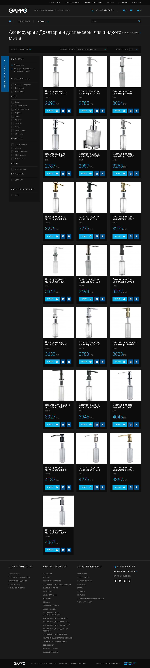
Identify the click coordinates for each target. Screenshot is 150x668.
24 (131, 49)
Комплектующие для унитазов (55, 618)
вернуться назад (130, 33)
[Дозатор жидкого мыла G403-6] (58, 197)
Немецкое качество (17, 588)
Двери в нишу (48, 645)
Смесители (47, 574)
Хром (17, 116)
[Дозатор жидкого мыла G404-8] (58, 322)
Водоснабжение (49, 609)
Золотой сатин (21, 106)
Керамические (21, 144)
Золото (18, 123)
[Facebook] (115, 580)
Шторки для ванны (50, 648)
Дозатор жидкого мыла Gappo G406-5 (89, 468)
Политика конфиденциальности (90, 598)
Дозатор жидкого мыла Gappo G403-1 (89, 217)
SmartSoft (115, 663)
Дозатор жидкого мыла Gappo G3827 (89, 155)
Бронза (18, 120)
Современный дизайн (18, 581)
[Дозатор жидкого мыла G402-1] (125, 260)
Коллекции (23, 21)
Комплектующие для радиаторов (56, 622)
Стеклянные (20, 159)
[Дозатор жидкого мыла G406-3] (125, 448)
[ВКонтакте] (129, 580)
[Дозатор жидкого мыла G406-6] (58, 448)
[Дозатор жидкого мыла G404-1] (91, 385)
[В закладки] (69, 111)
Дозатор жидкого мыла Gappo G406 (122, 406)
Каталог (41, 21)
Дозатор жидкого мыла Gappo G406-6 (56, 468)
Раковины (47, 598)
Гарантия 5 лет (15, 584)
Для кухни (19, 180)
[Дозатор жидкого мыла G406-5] (91, 448)
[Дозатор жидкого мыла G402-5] (91, 260)
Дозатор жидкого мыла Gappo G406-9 (56, 531)
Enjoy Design (14, 574)
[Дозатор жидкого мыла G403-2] (58, 71)
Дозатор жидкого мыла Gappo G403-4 (123, 217)
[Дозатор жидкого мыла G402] (125, 71)
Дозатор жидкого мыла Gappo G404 (55, 280)
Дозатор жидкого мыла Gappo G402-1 (123, 280)
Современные (21, 169)
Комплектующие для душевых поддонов (55, 630)
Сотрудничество (73, 2)
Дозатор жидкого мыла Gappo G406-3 (123, 468)
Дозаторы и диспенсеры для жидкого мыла (24, 70)
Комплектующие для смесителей (56, 625)
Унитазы (46, 577)
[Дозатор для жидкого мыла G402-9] (58, 385)
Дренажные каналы (51, 605)
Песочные (19, 134)
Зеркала (46, 602)
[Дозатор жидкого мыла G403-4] (125, 197)
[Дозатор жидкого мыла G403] (58, 134)
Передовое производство (19, 577)
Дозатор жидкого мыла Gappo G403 (55, 155)
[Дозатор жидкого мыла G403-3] (91, 71)
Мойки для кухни (50, 595)
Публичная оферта (84, 602)
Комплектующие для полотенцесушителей (51, 614)
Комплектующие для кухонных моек (58, 638)
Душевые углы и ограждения (54, 641)
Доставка (122, 2)
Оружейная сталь (22, 109)
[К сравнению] (63, 111)
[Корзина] (138, 10)
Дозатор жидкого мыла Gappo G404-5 (89, 343)
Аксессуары (19, 65)
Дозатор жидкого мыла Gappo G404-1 (89, 406)
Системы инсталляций (52, 581)
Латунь (18, 148)
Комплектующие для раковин (55, 634)
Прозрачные (20, 130)
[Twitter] (120, 580)
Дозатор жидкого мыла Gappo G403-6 (56, 217)
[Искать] (139, 21)
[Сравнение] (124, 10)
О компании (54, 2)
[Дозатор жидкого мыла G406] (125, 385)
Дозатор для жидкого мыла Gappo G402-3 (124, 343)
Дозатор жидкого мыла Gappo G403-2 (56, 92)
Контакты (136, 2)
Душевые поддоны (50, 652)
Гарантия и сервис (94, 2)
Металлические (21, 151)
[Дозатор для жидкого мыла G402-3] (125, 322)
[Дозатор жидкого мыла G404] (58, 260)
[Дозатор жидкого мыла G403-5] (125, 134)
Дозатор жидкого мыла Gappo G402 (122, 92)
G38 (16, 195)
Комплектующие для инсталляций (57, 584)
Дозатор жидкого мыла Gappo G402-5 (89, 280)
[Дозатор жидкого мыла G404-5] (91, 322)
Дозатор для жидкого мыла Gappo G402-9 (57, 406)
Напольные (19, 92)
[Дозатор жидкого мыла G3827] (91, 134)
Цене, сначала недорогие (87, 49)
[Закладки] (131, 10)
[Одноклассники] (125, 580)
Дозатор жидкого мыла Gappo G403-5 (123, 155)
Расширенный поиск (5, 76)
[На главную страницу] (19, 10)
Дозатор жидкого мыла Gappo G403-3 (89, 92)
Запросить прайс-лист (124, 571)
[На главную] (10, 21)
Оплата (110, 2)
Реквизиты (81, 584)
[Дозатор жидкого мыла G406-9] (58, 511)
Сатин (17, 127)
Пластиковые (20, 155)
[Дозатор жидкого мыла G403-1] (91, 197)
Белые (18, 102)
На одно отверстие (23, 85)
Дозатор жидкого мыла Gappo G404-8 (56, 343)
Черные (18, 113)
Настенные (19, 88)
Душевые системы (50, 588)
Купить (50, 111)
